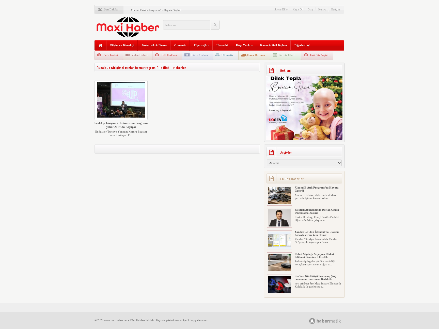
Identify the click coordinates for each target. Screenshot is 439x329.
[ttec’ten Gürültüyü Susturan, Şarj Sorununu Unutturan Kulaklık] (279, 292)
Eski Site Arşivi (319, 54)
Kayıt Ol (298, 9)
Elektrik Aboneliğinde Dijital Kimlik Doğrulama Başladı (317, 211)
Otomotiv (180, 45)
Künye (322, 9)
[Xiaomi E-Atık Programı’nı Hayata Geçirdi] (279, 203)
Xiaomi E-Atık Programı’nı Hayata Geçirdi (156, 10)
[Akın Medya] (312, 321)
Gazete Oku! (286, 54)
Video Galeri (139, 54)
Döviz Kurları (199, 54)
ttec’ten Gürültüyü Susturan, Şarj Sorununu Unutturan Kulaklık (315, 278)
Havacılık (222, 45)
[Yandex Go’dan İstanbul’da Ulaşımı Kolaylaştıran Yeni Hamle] (279, 247)
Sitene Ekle (281, 9)
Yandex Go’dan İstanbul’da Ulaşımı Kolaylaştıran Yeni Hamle (317, 233)
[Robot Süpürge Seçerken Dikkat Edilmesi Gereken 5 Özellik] (279, 269)
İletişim (335, 9)
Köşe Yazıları (244, 45)
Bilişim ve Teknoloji (122, 45)
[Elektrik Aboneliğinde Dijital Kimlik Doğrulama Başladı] (279, 225)
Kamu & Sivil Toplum (273, 45)
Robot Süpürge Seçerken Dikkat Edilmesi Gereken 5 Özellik (314, 255)
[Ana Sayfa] (100, 46)
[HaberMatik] (331, 321)
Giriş (310, 9)
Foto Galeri (110, 54)
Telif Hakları (169, 54)
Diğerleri (299, 45)
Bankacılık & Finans (154, 45)
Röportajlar (201, 45)
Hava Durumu (256, 54)
